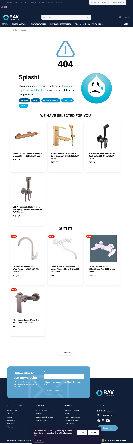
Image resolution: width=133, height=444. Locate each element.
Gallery (32, 2)
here (35, 435)
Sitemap (23, 106)
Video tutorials (41, 420)
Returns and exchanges (72, 417)
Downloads (40, 2)
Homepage (24, 100)
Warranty (39, 414)
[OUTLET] (27, 249)
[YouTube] (107, 420)
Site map (60, 2)
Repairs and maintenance (44, 417)
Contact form (67, 100)
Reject (81, 433)
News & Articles (12, 2)
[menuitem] (6, 24)
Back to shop (67, 352)
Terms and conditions (72, 410)
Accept (93, 433)
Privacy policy (69, 423)
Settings (39, 440)
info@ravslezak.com (108, 411)
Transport (68, 414)
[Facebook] (98, 420)
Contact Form (107, 428)
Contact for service (42, 410)
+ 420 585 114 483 (107, 415)
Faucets (35, 100)
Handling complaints (71, 420)
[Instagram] (102, 420)
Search (88, 17)
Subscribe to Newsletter (54, 390)
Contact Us (51, 2)
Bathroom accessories (50, 100)
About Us (23, 2)
